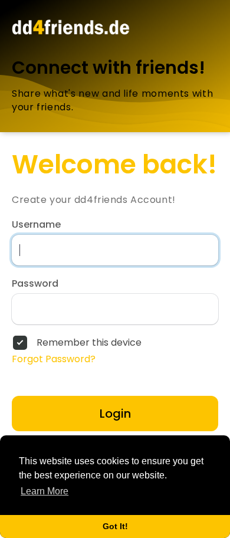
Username (36, 224)
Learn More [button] (44, 491)
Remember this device (89, 342)
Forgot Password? (54, 359)
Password (35, 283)
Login (115, 413)
